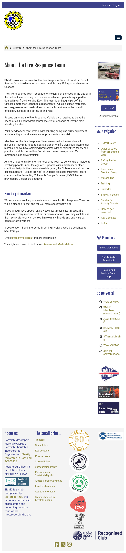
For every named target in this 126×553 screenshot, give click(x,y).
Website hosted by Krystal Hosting (45, 499)
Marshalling (107, 178)
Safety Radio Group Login (109, 259)
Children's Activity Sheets (109, 202)
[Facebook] (58, 544)
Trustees (40, 439)
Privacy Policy (42, 456)
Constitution (41, 445)
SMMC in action (110, 194)
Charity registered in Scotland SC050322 (18, 458)
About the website (45, 491)
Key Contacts (108, 217)
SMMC (17, 48)
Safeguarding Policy (46, 466)
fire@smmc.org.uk (21, 237)
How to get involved (107, 210)
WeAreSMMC (111, 301)
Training (105, 183)
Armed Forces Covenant (48, 480)
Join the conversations (111, 352)
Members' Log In (111, 5)
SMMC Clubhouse (109, 247)
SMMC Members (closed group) (111, 310)
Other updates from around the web (110, 151)
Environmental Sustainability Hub (44, 474)
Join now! (109, 108)
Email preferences (45, 486)
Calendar (106, 189)
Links (104, 223)
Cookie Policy (42, 461)
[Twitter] (64, 544)
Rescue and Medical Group (58, 244)
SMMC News (108, 143)
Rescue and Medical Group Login (108, 273)
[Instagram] (70, 544)
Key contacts (42, 450)
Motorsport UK (14, 496)
